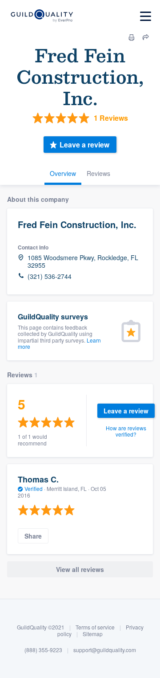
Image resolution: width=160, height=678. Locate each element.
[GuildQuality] (41, 16)
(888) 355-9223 (43, 649)
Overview (63, 173)
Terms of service (95, 627)
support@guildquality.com (104, 649)
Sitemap (93, 633)
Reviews (98, 173)
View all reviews (80, 569)
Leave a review (84, 144)
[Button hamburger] (145, 16)
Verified (33, 488)
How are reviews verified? (126, 431)
